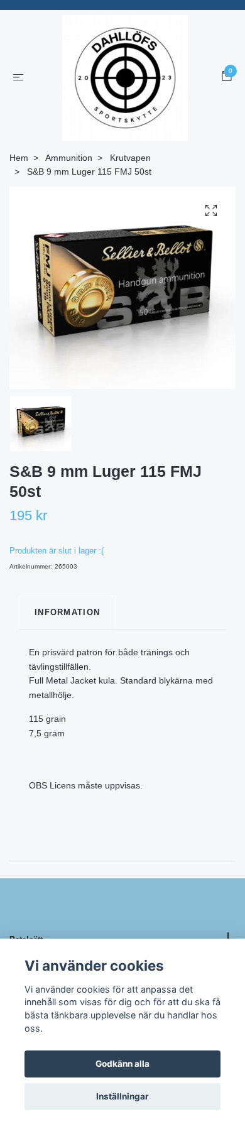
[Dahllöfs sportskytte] (125, 78)
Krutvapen (130, 158)
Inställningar (122, 1096)
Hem (18, 158)
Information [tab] (67, 612)
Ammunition (68, 158)
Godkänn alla (122, 1064)
